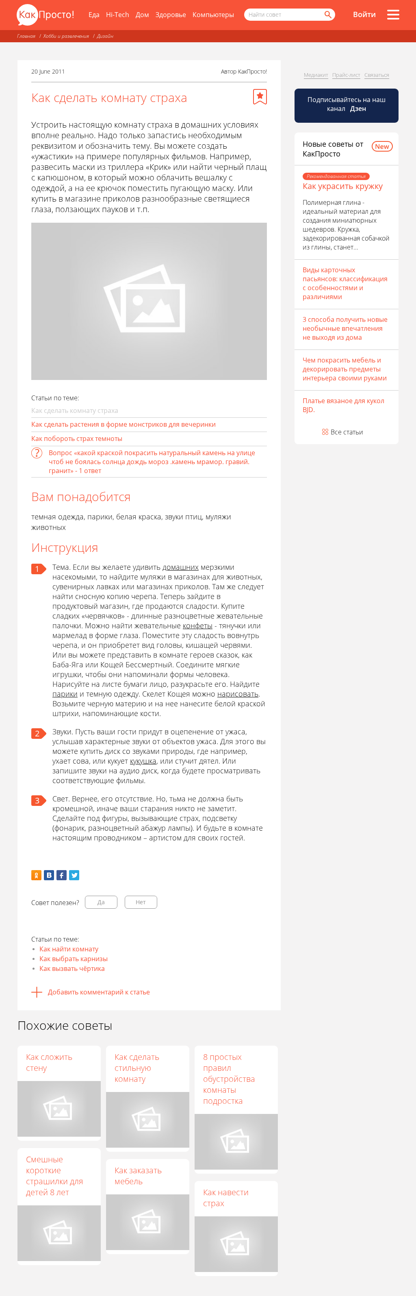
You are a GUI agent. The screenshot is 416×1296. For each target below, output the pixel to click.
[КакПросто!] (45, 15)
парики (65, 694)
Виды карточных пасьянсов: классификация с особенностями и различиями (345, 283)
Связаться (376, 74)
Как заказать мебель (138, 1176)
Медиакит (316, 74)
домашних (180, 567)
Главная (26, 36)
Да (101, 902)
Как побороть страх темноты (76, 438)
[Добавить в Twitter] (74, 875)
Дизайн (105, 36)
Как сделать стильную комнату (137, 1067)
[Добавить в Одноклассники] (36, 875)
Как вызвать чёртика (72, 968)
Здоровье (171, 14)
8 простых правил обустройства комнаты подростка (229, 1078)
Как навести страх (226, 1198)
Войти (364, 14)
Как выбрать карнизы (73, 958)
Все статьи (347, 432)
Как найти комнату (68, 948)
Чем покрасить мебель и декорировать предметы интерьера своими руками (345, 369)
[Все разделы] (393, 15)
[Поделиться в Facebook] (61, 875)
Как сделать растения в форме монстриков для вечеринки (123, 424)
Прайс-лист (346, 74)
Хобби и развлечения (66, 36)
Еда (94, 14)
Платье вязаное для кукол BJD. (343, 405)
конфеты (197, 625)
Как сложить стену (49, 1062)
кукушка (143, 761)
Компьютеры (213, 14)
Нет (141, 902)
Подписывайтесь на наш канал (347, 104)
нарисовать (237, 694)
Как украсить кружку (343, 185)
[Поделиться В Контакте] (49, 875)
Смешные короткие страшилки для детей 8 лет (54, 1176)
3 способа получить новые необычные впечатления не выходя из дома (345, 328)
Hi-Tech (117, 14)
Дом (142, 14)
